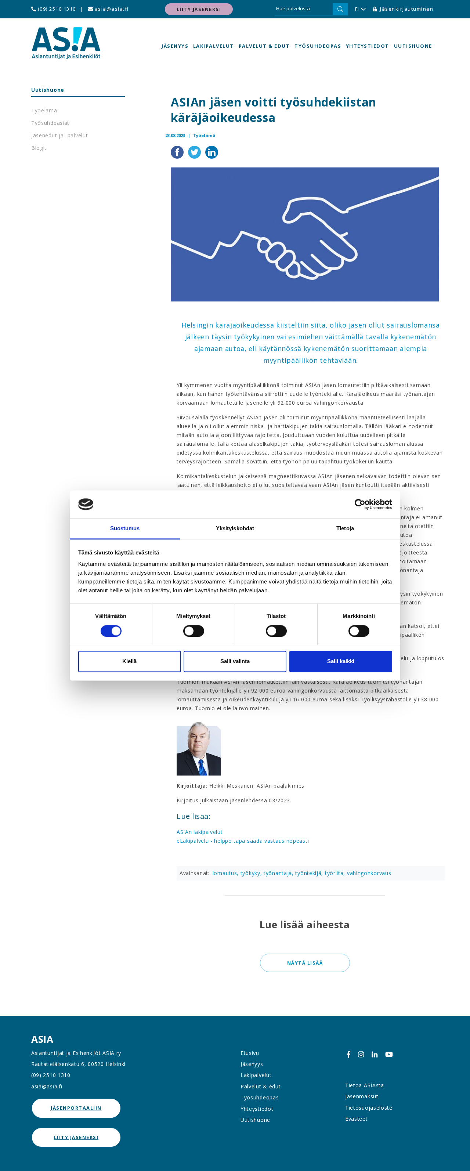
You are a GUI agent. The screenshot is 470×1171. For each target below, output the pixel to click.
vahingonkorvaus (369, 873)
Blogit (39, 147)
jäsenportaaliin (76, 1108)
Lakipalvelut (213, 46)
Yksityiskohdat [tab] (235, 528)
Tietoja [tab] (345, 528)
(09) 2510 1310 (56, 9)
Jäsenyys (175, 46)
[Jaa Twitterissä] (195, 151)
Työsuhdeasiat (50, 122)
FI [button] (357, 9)
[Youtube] (389, 1054)
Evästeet (356, 1118)
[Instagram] (361, 1054)
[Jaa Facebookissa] (178, 151)
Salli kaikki (340, 661)
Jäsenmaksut (362, 1096)
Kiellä (129, 661)
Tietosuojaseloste (369, 1107)
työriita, (336, 873)
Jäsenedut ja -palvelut (59, 135)
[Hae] (340, 9)
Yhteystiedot (367, 46)
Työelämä (44, 110)
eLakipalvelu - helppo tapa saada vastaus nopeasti (243, 840)
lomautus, (227, 873)
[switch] (193, 631)
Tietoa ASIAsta (364, 1085)
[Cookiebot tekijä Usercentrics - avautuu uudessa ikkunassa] (360, 504)
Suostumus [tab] (125, 528)
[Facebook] (348, 1054)
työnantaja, (279, 873)
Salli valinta (235, 661)
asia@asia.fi (111, 9)
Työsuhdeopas (317, 46)
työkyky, (252, 873)
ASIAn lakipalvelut (200, 831)
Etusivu (250, 1052)
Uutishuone (413, 46)
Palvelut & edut (264, 46)
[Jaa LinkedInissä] (211, 151)
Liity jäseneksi (199, 9)
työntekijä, (310, 873)
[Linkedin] (374, 1054)
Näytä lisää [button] (305, 962)
